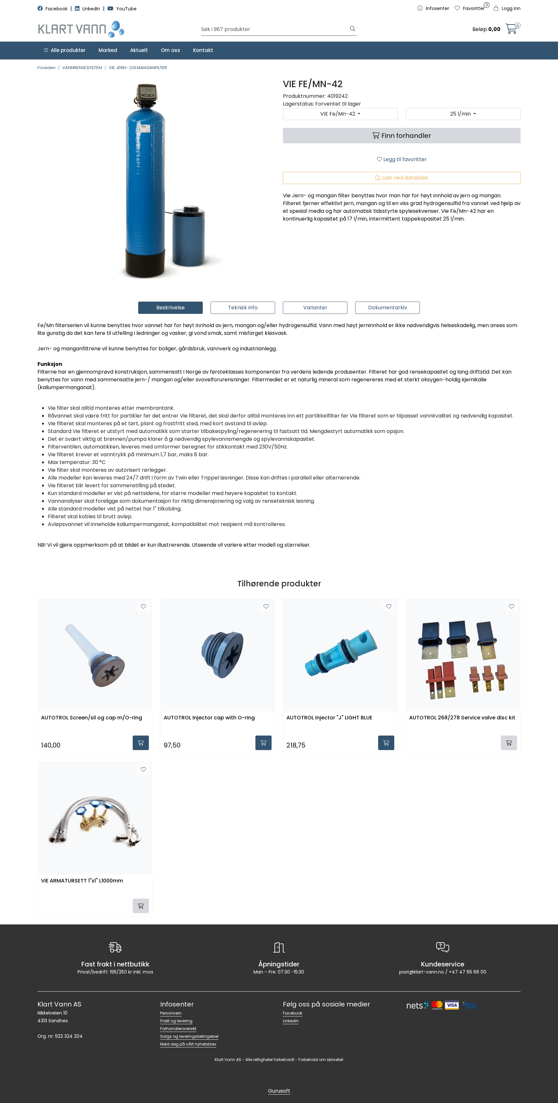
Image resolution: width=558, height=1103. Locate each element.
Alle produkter (67, 50)
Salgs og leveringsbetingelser (189, 1036)
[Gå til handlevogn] (511, 31)
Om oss (170, 50)
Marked (107, 50)
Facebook (56, 8)
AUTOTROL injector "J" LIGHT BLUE (329, 718)
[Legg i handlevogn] (141, 743)
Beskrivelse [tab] (170, 307)
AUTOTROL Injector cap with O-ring (209, 718)
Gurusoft (279, 1091)
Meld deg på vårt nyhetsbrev (188, 1044)
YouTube (126, 8)
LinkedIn (91, 8)
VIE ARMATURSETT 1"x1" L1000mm (82, 881)
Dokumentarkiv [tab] (387, 307)
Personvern (170, 1013)
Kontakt (203, 50)
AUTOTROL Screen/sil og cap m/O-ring (91, 718)
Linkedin (291, 1021)
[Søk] (352, 29)
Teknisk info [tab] (243, 307)
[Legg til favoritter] (143, 607)
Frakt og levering (176, 1021)
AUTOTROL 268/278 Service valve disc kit (462, 718)
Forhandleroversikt (178, 1028)
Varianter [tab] (315, 307)
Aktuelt (139, 50)
